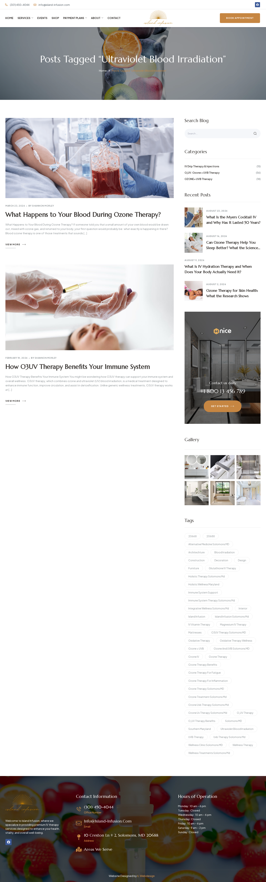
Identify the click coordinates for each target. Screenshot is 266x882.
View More (12, 244)
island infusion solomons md (232, 616)
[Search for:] (223, 133)
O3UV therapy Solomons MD (228, 632)
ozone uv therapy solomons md (207, 712)
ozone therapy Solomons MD (206, 688)
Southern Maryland (199, 728)
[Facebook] (257, 4)
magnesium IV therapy (233, 624)
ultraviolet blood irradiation (237, 728)
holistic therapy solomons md (206, 576)
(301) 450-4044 (98, 807)
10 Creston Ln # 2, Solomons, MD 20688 (121, 835)
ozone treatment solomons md (207, 696)
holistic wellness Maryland (203, 584)
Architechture (196, 552)
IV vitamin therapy (199, 624)
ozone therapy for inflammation (208, 680)
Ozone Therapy (218, 656)
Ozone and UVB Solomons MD (232, 648)
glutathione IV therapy (222, 568)
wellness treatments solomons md (209, 752)
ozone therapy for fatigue (204, 672)
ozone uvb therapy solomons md (208, 704)
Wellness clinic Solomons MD (205, 745)
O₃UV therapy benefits (201, 720)
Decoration (221, 560)
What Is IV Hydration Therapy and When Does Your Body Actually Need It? (218, 269)
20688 (210, 536)
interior (243, 608)
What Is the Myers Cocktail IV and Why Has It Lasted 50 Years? (233, 220)
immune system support (203, 592)
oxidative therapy (199, 640)
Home (103, 70)
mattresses (195, 632)
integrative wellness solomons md (208, 608)
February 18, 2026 (16, 358)
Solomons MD (233, 720)
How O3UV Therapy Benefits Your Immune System (77, 367)
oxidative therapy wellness (236, 640)
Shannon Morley (43, 205)
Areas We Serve (98, 849)
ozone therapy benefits (202, 664)
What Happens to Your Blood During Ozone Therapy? (83, 215)
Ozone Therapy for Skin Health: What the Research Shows (232, 293)
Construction (196, 560)
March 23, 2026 (15, 205)
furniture (193, 568)
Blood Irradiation (224, 552)
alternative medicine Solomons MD (208, 544)
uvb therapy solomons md (229, 737)
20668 (192, 536)
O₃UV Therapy (245, 712)
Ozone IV (193, 656)
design (242, 560)
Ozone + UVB (196, 648)
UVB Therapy (196, 737)
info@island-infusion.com (108, 821)
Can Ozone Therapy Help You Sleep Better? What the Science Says (232, 245)
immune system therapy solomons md (211, 600)
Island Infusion (196, 616)
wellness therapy (243, 745)
